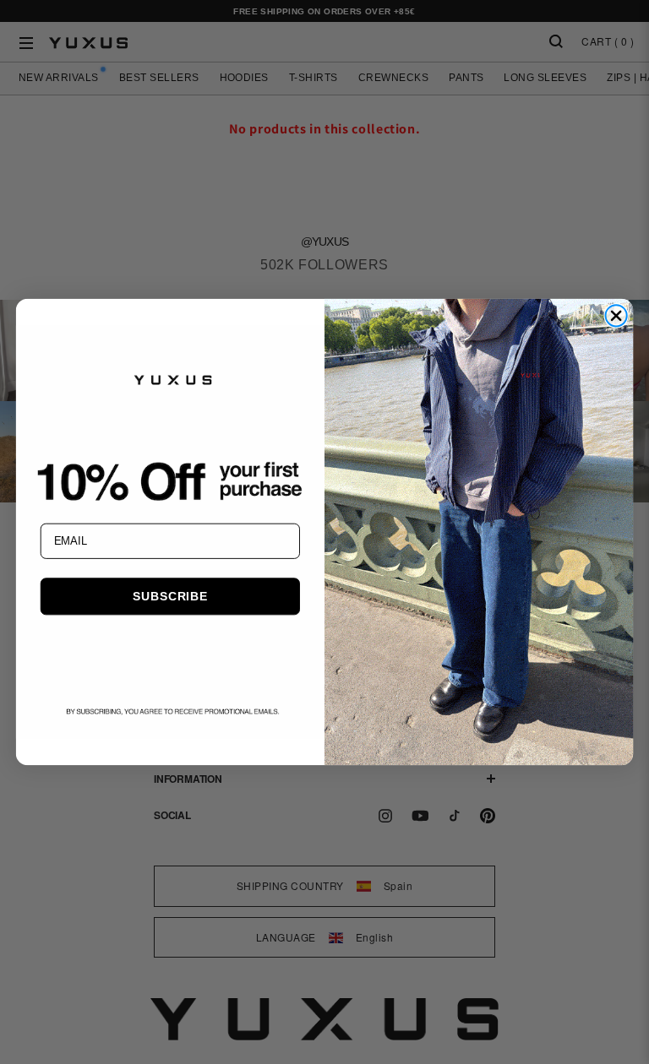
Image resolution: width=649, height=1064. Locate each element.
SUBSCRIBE (170, 596)
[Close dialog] (615, 315)
